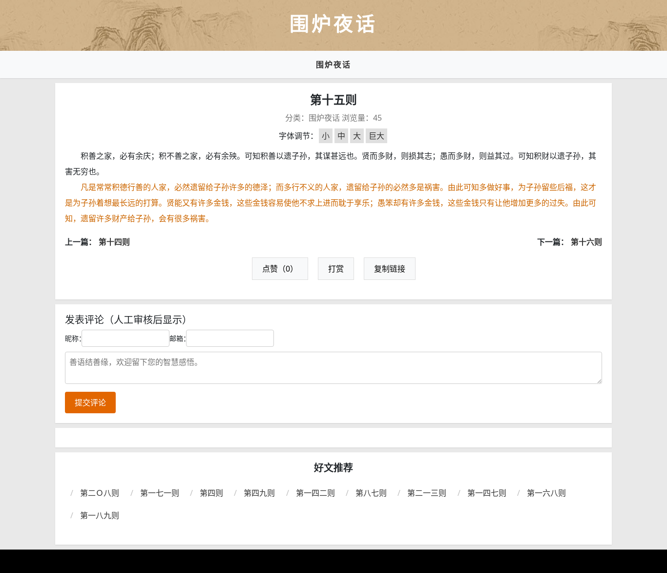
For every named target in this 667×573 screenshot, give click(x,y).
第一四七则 (486, 493)
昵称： (75, 338)
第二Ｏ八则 (99, 493)
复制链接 (389, 268)
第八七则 (371, 493)
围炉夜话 (333, 64)
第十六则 (586, 241)
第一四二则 (315, 493)
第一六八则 (546, 493)
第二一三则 (426, 493)
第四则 (211, 493)
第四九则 (259, 493)
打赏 (336, 268)
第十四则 (114, 241)
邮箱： (179, 338)
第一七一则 (159, 493)
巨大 (376, 135)
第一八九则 (99, 515)
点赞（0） (280, 268)
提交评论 (90, 402)
